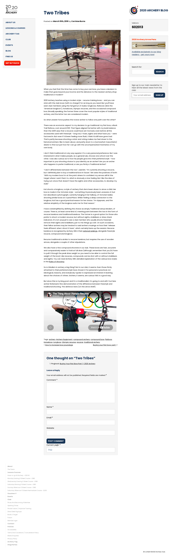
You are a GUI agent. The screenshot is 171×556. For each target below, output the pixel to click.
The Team (11, 469)
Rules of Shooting (56, 261)
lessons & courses (15, 28)
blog (8, 51)
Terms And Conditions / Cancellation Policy (23, 533)
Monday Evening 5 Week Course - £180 (21, 478)
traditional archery (92, 342)
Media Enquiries (13, 536)
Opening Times (13, 505)
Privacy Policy (12, 539)
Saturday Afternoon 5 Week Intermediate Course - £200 (27, 490)
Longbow (57, 342)
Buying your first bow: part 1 (104, 345)
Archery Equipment (64, 339)
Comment (52, 380)
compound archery (81, 339)
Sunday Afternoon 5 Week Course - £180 (22, 487)
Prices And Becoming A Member (19, 502)
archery (52, 339)
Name (50, 407)
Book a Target (12, 515)
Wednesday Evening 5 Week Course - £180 (23, 481)
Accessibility (12, 530)
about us (10, 22)
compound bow (97, 339)
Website (50, 428)
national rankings (90, 231)
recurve (80, 342)
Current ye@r (54, 445)
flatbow (108, 339)
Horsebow (48, 342)
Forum (10, 518)
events (9, 45)
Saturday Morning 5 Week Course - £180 (22, 484)
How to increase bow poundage (59, 345)
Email (50, 417)
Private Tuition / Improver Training (19, 509)
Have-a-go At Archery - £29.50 (19, 475)
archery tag (12, 33)
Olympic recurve (69, 342)
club (8, 39)
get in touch (12, 63)
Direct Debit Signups (15, 512)
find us (9, 56)
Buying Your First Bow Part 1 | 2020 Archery (77, 363)
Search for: (137, 67)
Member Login (12, 521)
